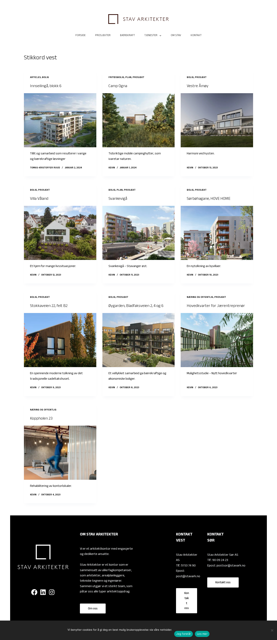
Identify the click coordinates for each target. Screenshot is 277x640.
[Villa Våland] (60, 233)
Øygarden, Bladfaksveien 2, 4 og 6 (135, 306)
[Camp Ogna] (138, 120)
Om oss (93, 608)
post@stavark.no (188, 576)
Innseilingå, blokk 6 (45, 86)
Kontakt (196, 35)
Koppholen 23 (41, 419)
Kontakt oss (186, 601)
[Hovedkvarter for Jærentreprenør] (217, 340)
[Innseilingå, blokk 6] (60, 120)
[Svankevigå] (138, 233)
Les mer (202, 633)
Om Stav (176, 35)
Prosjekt (138, 78)
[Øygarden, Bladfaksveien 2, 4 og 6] (138, 340)
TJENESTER (150, 35)
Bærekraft (127, 35)
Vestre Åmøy (197, 86)
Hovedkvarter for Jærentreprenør (216, 306)
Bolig (45, 78)
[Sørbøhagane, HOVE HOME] (217, 233)
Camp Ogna (117, 86)
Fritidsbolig (116, 78)
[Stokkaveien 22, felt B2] (60, 340)
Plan (128, 78)
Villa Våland (39, 199)
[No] (272, 630)
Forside (80, 35)
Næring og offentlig (200, 297)
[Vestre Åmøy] (217, 120)
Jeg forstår (183, 633)
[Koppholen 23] (60, 453)
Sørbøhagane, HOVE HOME (208, 199)
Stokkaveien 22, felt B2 (49, 306)
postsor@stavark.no (231, 566)
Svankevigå (117, 199)
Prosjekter (103, 35)
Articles (35, 78)
